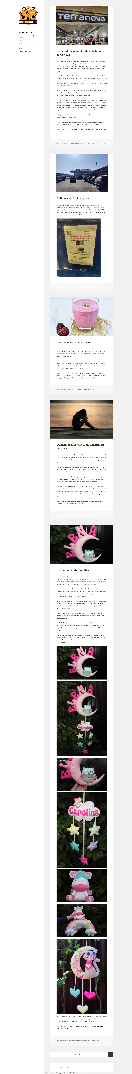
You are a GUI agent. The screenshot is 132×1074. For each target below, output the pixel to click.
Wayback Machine (64, 1073)
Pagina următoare (110, 1054)
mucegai (76, 207)
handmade (78, 1040)
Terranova (88, 143)
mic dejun (78, 389)
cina (71, 389)
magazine (82, 143)
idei (74, 389)
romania (82, 287)
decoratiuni (72, 1040)
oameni (75, 515)
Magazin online (75, 143)
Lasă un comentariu (99, 143)
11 (88, 1055)
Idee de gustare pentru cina (25, 43)
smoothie (84, 389)
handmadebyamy (86, 1040)
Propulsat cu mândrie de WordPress (65, 1067)
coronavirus (70, 515)
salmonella (69, 207)
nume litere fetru (96, 1040)
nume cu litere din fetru (89, 591)
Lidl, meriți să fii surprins (25, 40)
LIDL (72, 287)
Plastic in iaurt (61, 207)
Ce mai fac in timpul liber (25, 51)
